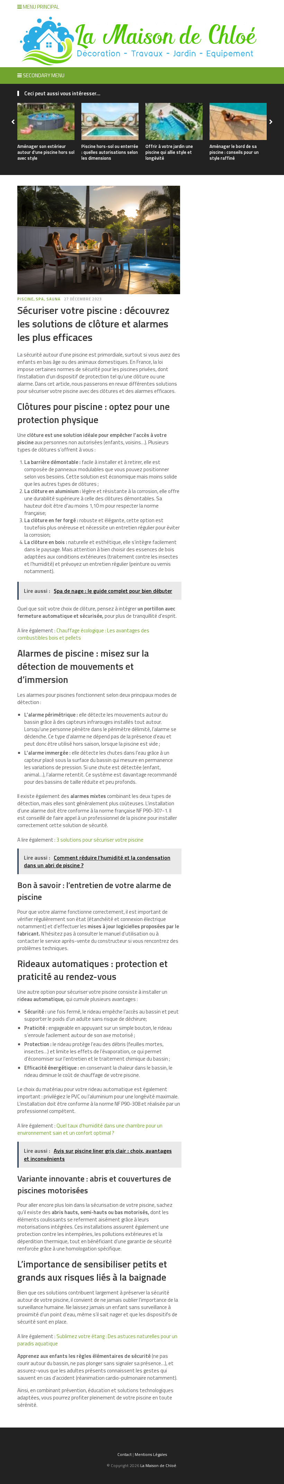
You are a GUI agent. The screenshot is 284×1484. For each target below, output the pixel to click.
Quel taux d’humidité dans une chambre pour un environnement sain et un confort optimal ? (89, 1129)
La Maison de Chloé (158, 1465)
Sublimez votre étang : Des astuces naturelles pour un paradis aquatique (97, 1339)
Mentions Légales (151, 1454)
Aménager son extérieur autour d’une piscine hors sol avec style (45, 152)
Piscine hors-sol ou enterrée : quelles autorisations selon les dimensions (109, 152)
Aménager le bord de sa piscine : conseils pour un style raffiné (234, 152)
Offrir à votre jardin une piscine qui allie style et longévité (169, 152)
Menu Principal (40, 7)
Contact (124, 1454)
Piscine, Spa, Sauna (39, 299)
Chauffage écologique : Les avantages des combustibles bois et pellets (83, 634)
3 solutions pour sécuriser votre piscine (99, 840)
